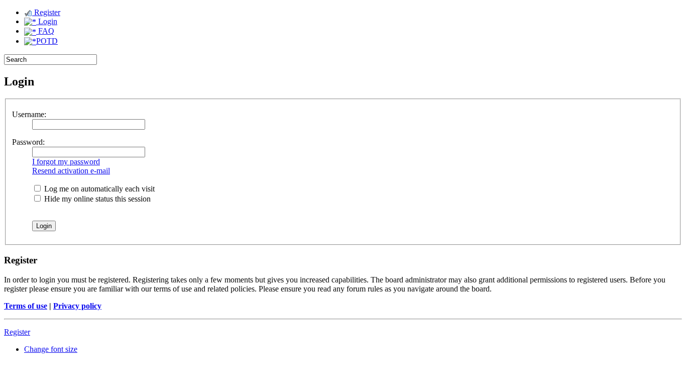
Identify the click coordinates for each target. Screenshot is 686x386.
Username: (29, 114)
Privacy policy (77, 306)
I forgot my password (66, 161)
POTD (47, 41)
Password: (28, 142)
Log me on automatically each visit (98, 188)
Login (46, 21)
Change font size (50, 349)
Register (46, 12)
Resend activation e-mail (71, 170)
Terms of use (25, 306)
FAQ (45, 31)
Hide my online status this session (96, 199)
